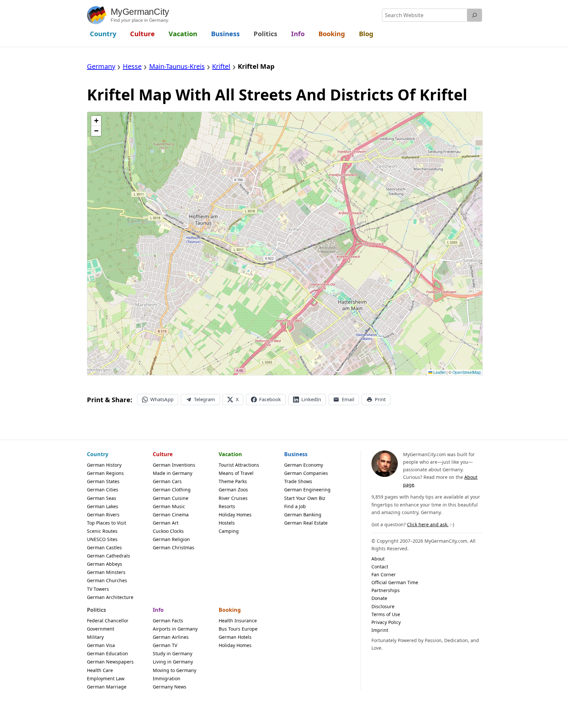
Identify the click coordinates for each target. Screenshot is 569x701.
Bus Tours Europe (238, 629)
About (378, 559)
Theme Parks (233, 481)
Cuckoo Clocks (168, 531)
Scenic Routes (102, 531)
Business (296, 454)
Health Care (100, 670)
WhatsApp (162, 399)
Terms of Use (385, 614)
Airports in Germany (175, 629)
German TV (165, 645)
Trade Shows (298, 481)
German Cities (102, 489)
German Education (107, 653)
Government (100, 629)
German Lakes (102, 506)
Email (348, 399)
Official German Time (394, 582)
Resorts (227, 506)
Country (97, 454)
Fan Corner (383, 574)
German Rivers (103, 514)
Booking (230, 609)
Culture (163, 454)
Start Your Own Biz (304, 498)
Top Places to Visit (106, 523)
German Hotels (235, 637)
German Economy (303, 465)
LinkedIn (311, 399)
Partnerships (385, 590)
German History (104, 465)
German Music (169, 506)
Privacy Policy (386, 622)
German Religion (171, 539)
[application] (285, 244)
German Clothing (172, 489)
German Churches (107, 580)
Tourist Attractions (239, 465)
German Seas (101, 498)
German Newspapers (110, 662)
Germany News (169, 687)
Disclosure (382, 606)
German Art (165, 523)
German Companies (306, 473)
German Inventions (174, 465)
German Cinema (171, 514)
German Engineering (307, 489)
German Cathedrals (108, 556)
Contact (379, 566)
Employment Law (105, 678)
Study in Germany (172, 653)
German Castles (104, 547)
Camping (229, 531)
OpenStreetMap (466, 372)
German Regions (105, 473)
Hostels (227, 523)
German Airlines (171, 637)
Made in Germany (172, 473)
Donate (379, 598)
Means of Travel (236, 473)
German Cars (167, 481)
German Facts (168, 620)
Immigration (166, 678)
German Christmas (173, 547)
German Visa (101, 645)
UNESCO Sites (102, 539)
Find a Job (295, 506)
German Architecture (110, 597)
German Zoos (233, 489)
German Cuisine (170, 498)
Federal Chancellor (107, 620)
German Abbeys (104, 564)
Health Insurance (238, 620)
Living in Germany (173, 662)
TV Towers (98, 589)
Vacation (230, 454)
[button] (96, 121)
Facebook (270, 399)
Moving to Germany (174, 670)
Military (95, 637)
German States (103, 481)
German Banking (302, 514)
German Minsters (106, 572)
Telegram (204, 399)
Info (158, 609)
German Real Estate (306, 523)
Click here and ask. (427, 524)
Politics (96, 609)
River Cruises (233, 498)
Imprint (379, 630)
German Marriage (106, 687)
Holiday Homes (235, 514)
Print (380, 399)
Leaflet (439, 372)
